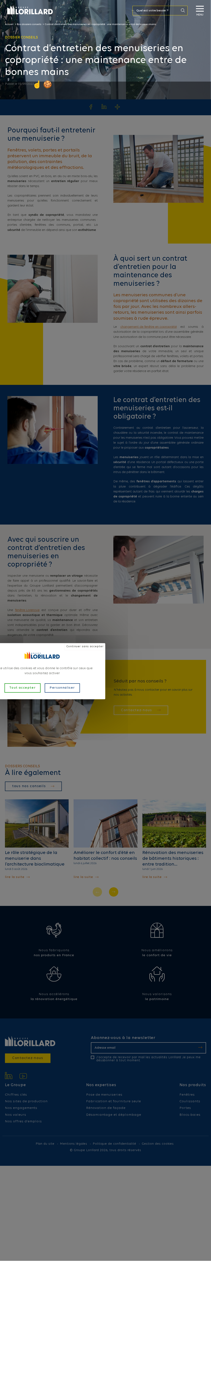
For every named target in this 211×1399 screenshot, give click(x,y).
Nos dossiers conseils (29, 24)
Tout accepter (22, 687)
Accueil (9, 24)
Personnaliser (62, 687)
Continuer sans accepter (85, 646)
